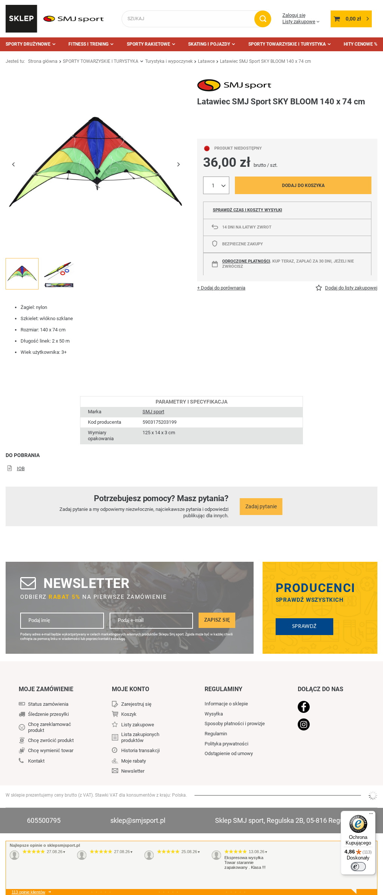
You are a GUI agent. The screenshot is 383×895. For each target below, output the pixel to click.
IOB (21, 468)
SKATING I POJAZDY (209, 44)
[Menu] (371, 815)
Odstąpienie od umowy (229, 753)
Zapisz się (217, 620)
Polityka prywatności (226, 744)
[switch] (358, 866)
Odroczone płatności (246, 261)
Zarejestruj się (136, 704)
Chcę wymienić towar (50, 750)
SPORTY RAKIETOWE (148, 44)
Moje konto (130, 689)
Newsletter (86, 583)
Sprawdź (304, 626)
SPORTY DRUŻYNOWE (28, 44)
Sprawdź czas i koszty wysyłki (247, 210)
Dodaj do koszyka (303, 185)
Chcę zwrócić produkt (51, 740)
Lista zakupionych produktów (140, 737)
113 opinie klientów (28, 892)
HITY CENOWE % (360, 44)
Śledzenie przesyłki (48, 714)
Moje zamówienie (46, 689)
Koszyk (129, 714)
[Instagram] (328, 725)
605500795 (44, 820)
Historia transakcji (140, 750)
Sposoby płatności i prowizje (235, 723)
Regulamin (216, 733)
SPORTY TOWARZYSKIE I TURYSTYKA (287, 44)
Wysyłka (214, 714)
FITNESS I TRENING (88, 44)
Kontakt (36, 761)
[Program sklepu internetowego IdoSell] (372, 795)
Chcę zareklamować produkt (49, 727)
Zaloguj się (294, 15)
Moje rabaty (133, 761)
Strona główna (43, 61)
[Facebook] (328, 707)
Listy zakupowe (298, 21)
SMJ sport (153, 411)
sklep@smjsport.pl (137, 820)
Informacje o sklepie (226, 704)
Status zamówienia (48, 704)
